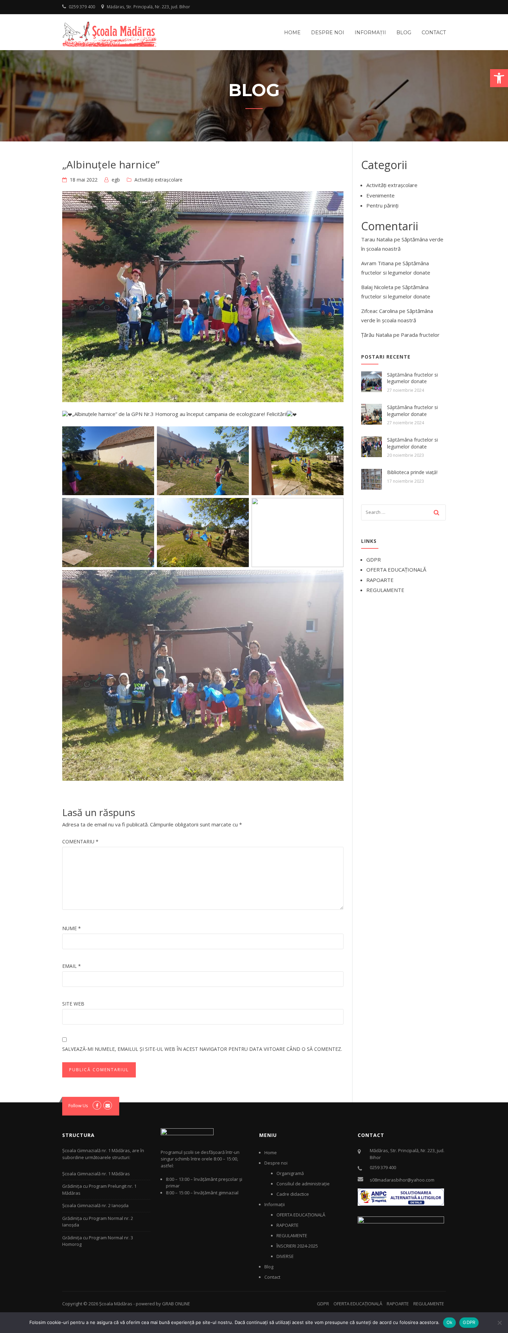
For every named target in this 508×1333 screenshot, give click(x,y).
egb (116, 179)
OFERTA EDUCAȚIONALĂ (396, 569)
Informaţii (370, 32)
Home (292, 32)
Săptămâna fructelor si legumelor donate (412, 378)
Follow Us (78, 1105)
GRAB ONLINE (176, 1303)
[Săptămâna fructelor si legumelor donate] (371, 381)
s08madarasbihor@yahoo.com (402, 1180)
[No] (499, 1322)
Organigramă (290, 1173)
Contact (434, 32)
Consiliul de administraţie (303, 1184)
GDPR (373, 559)
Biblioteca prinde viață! (412, 472)
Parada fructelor (420, 334)
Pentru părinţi (382, 205)
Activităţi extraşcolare (158, 179)
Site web (73, 1003)
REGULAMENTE (385, 589)
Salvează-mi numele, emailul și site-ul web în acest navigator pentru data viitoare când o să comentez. (202, 1049)
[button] (499, 78)
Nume (71, 928)
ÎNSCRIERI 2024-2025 (297, 1246)
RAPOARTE (380, 579)
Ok (449, 1322)
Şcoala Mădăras (115, 1303)
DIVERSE (285, 1256)
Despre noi (327, 32)
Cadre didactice (292, 1194)
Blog (403, 32)
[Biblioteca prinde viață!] (371, 478)
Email (71, 966)
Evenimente (380, 195)
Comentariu (80, 841)
